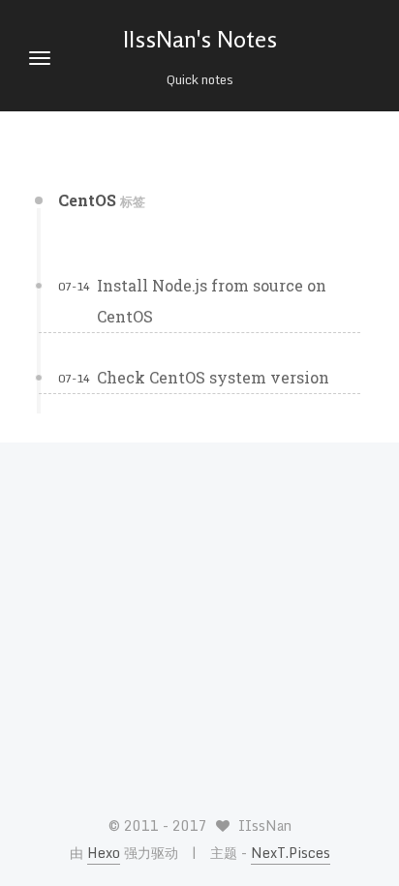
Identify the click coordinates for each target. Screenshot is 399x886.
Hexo (103, 852)
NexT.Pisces (290, 852)
